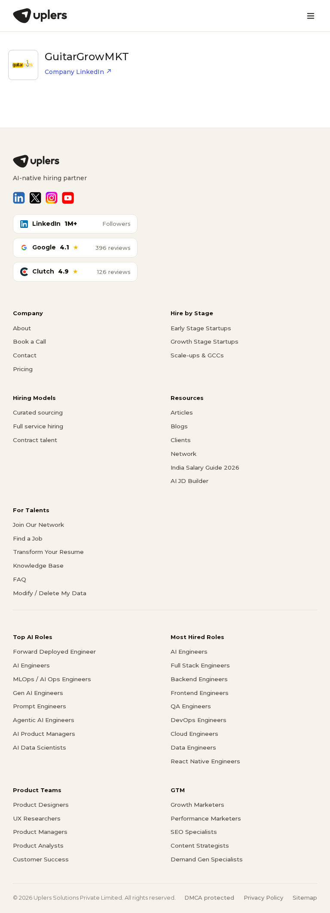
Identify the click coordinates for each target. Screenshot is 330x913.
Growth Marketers (197, 804)
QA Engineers (191, 706)
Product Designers (41, 804)
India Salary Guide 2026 (205, 467)
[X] (35, 198)
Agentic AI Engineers (43, 719)
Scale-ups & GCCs (197, 355)
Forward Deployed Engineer (54, 651)
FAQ (19, 579)
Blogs (179, 426)
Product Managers (40, 831)
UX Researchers (37, 818)
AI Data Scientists (39, 747)
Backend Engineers (199, 679)
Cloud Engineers (194, 733)
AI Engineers (31, 665)
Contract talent (35, 440)
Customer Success (41, 859)
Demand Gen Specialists (207, 859)
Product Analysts (38, 845)
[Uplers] (40, 15)
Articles (182, 412)
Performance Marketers (206, 818)
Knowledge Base (38, 565)
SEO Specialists (194, 831)
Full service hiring (38, 426)
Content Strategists (200, 845)
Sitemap (305, 897)
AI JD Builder (189, 480)
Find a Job (28, 538)
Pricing (23, 369)
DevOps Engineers (198, 719)
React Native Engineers (205, 761)
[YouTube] (68, 198)
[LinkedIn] (19, 198)
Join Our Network (38, 524)
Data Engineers (193, 747)
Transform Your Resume (48, 551)
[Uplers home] (165, 161)
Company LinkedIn (74, 72)
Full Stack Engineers (200, 665)
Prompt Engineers (39, 706)
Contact (25, 355)
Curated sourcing (38, 412)
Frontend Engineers (200, 692)
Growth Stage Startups (204, 341)
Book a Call (29, 341)
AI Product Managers (44, 733)
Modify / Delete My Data (49, 593)
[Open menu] (310, 15)
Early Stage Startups (201, 328)
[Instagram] (52, 198)
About (22, 328)
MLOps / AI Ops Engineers (52, 679)
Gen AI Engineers (38, 692)
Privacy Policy (263, 897)
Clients (181, 440)
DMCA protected (209, 897)
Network (183, 453)
